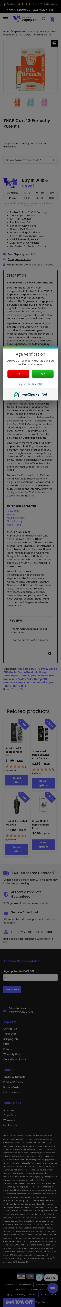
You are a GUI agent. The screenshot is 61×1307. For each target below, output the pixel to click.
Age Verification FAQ (30, 384)
